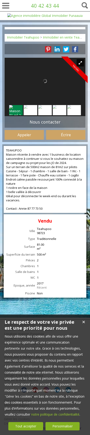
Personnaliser (62, 426)
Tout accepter (25, 426)
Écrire (66, 134)
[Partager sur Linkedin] (57, 49)
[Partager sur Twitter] (66, 49)
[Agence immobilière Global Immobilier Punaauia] (45, 15)
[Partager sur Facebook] (75, 49)
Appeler (24, 134)
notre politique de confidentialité (55, 414)
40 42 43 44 (45, 5)
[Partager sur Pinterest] (48, 49)
